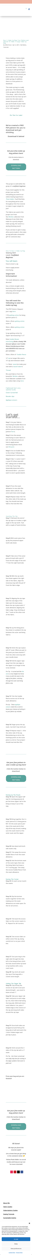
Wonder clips (10, 396)
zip (9, 358)
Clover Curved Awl (12, 393)
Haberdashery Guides (10, 1210)
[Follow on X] (18, 1172)
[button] (29, 1223)
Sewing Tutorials (8, 1214)
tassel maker (17, 366)
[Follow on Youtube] (9, 1)
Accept (16, 1239)
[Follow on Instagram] (6, 1)
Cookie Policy (12, 1252)
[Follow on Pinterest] (15, 1172)
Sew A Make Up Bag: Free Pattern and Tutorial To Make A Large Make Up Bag (16, 41)
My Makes (23, 45)
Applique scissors (11, 400)
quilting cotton (14, 315)
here (14, 311)
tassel (15, 364)
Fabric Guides (7, 1207)
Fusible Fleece (21, 354)
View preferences (16, 1248)
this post (11, 447)
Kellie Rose (8, 45)
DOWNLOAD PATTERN (16, 166)
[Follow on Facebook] (2, 1)
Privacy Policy (19, 1252)
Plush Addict (10, 199)
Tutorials (6, 47)
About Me (6, 1203)
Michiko (11, 217)
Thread (8, 370)
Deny (16, 1244)
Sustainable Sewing (9, 1218)
